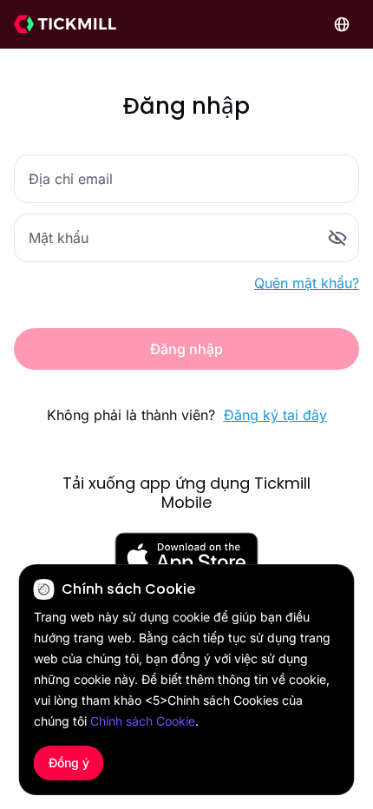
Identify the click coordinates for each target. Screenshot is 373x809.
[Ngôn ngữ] (341, 24)
